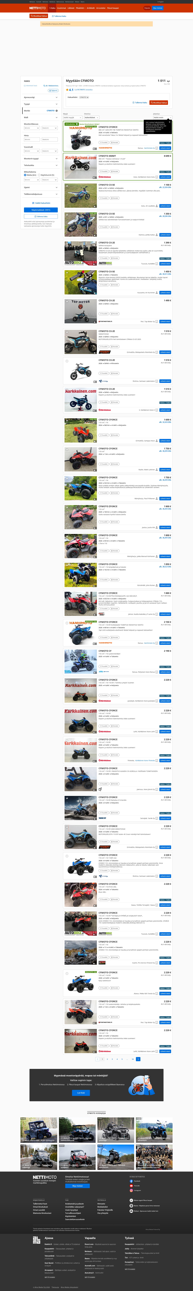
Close (170, 122)
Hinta (26, 135)
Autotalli (38, 2)
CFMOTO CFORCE (117, 136)
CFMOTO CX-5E (117, 195)
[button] (72, 116)
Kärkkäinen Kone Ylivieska (145, 760)
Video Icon (80, 750)
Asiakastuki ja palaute (74, 1204)
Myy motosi (157, 8)
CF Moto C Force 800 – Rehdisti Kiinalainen (115, 1157)
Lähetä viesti (165, 148)
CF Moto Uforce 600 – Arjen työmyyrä (38, 1130)
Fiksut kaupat (113, 8)
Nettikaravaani (69, 2)
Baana (82, 2)
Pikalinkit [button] (80, 8)
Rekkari (77, 2)
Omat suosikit (39, 1210)
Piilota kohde (66, 185)
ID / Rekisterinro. (52, 86)
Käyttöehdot (70, 1216)
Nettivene (45, 2)
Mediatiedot (102, 1207)
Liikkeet (71, 8)
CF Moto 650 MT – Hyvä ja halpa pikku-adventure (154, 1130)
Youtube (137, 1186)
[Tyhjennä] (57, 110)
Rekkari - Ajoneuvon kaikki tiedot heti (146, 1211)
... (127, 1059)
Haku (53, 8)
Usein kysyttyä (71, 1210)
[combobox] (41, 110)
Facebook (137, 1181)
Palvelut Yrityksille (105, 1210)
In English (161, 2)
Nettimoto (37, 8)
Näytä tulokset (41, 210)
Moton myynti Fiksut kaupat (143, 1200)
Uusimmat (61, 8)
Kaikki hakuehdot (42, 203)
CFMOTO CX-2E (117, 253)
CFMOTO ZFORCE (117, 517)
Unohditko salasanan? (74, 1207)
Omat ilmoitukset (40, 1207)
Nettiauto (32, 2)
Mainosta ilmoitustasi (42, 1213)
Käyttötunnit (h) (47, 175)
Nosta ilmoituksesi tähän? (89, 124)
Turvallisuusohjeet (73, 1213)
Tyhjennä (54, 90)
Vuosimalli (28, 147)
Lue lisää (81, 1093)
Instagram (137, 1190)
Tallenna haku (60, 16)
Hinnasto (101, 1204)
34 (133, 1059)
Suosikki (104, 142)
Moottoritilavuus (31, 124)
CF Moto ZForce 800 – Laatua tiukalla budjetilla (77, 1157)
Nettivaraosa (60, 2)
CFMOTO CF (117, 661)
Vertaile (115, 142)
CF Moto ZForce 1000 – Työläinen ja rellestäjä (38, 1157)
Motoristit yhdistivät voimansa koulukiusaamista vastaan (154, 1157)
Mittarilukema (30, 172)
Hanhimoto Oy (149, 148)
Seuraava (138, 1059)
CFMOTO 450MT (117, 166)
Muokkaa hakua (40, 16)
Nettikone (52, 2)
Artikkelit (91, 8)
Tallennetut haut (40, 1204)
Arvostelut (100, 8)
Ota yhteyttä (102, 1213)
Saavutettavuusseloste (75, 1219)
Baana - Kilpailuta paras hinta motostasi (147, 1206)
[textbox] (39, 110)
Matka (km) (31, 175)
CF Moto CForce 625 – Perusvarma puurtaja (115, 1130)
